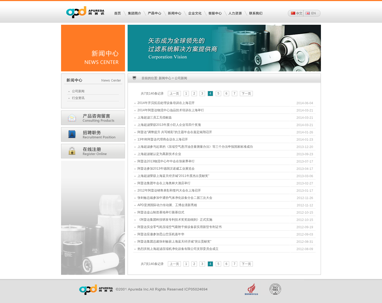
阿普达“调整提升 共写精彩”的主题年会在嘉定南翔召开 (174, 132)
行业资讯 (78, 98)
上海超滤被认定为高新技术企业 (159, 154)
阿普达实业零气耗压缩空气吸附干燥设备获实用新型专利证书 (179, 227)
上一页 (174, 93)
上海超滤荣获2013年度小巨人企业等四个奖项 (169, 125)
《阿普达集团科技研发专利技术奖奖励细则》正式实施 (174, 219)
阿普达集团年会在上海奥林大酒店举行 (163, 183)
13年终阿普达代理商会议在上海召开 (162, 139)
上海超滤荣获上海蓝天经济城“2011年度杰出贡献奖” (173, 176)
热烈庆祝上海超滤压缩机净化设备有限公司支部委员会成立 (178, 249)
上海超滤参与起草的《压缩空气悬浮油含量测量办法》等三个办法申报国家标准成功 (195, 147)
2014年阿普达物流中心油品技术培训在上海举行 (170, 110)
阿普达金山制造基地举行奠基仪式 (160, 212)
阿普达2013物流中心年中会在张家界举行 (166, 161)
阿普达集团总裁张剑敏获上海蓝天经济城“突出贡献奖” (174, 241)
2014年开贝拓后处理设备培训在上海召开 (166, 103)
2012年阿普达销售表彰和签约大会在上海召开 (169, 190)
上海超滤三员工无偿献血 (154, 117)
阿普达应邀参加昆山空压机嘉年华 (160, 234)
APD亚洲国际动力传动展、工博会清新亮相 (167, 205)
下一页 (246, 93)
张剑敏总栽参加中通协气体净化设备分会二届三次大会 (174, 198)
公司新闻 (78, 91)
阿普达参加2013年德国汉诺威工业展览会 (166, 168)
